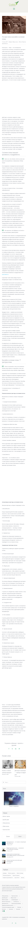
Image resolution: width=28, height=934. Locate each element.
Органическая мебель (16, 903)
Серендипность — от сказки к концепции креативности (16, 842)
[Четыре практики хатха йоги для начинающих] (4, 861)
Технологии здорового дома (8, 907)
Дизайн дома (6, 819)
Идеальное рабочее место (7, 905)
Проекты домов (16, 875)
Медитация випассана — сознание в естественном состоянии (15, 848)
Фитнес (22, 877)
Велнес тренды (20, 873)
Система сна (16, 901)
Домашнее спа (5, 903)
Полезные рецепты (7, 875)
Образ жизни (15, 41)
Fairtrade (19, 907)
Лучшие (8, 836)
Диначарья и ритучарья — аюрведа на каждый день (20, 772)
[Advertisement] (14, 99)
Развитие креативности (8, 877)
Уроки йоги (16, 877)
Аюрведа (5, 873)
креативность (5, 274)
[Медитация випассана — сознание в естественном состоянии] (4, 848)
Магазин (4, 909)
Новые (19, 836)
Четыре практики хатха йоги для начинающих (14, 861)
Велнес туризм (6, 816)
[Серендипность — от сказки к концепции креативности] (4, 842)
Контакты (11, 909)
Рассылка (18, 909)
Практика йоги (6, 829)
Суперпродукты (14, 899)
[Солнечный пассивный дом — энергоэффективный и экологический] (4, 854)
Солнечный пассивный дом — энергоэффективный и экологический (15, 854)
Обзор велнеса (6, 823)
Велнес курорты (11, 873)
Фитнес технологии (6, 901)
